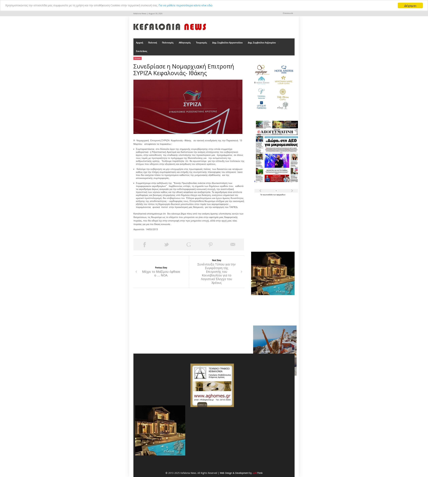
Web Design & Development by (241, 473)
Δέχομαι (410, 5)
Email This (233, 244)
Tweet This (166, 244)
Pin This (211, 244)
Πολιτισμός (168, 42)
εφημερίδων (281, 195)
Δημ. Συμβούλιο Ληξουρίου (262, 42)
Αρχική (139, 42)
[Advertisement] (272, 222)
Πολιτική (152, 42)
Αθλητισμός (185, 42)
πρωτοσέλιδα (268, 195)
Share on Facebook (144, 244)
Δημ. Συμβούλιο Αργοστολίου (227, 42)
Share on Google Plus (189, 244)
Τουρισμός (201, 42)
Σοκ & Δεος (141, 51)
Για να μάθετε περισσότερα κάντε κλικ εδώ (185, 5)
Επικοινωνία (288, 13)
